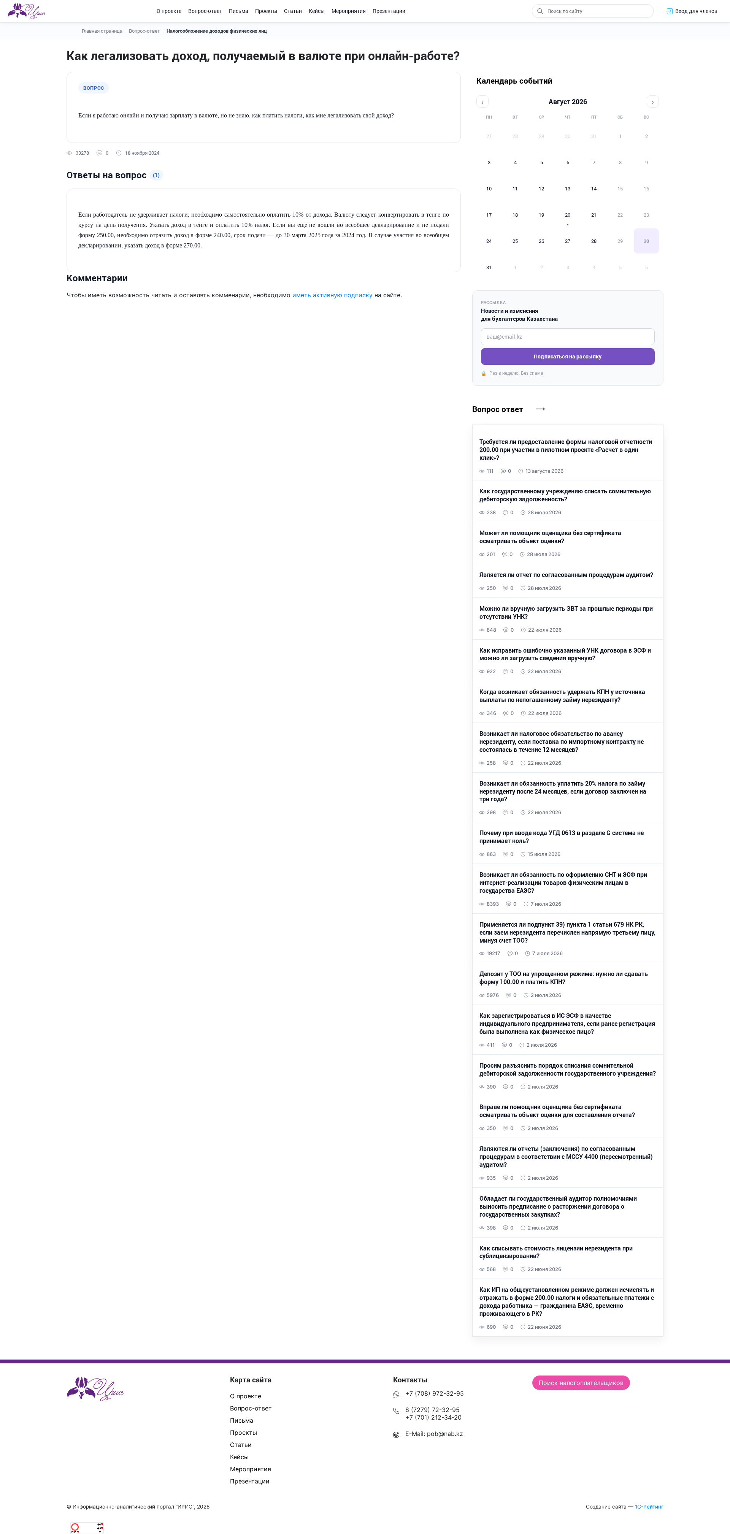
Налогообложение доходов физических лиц (217, 30)
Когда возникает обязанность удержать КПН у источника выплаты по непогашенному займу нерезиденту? (562, 696)
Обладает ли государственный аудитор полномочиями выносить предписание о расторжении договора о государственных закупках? (558, 1206)
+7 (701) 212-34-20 (433, 1417)
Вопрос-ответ (205, 10)
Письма (238, 10)
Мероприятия (349, 10)
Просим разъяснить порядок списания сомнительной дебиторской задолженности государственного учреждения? (567, 1069)
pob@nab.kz (445, 1433)
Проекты (266, 10)
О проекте (169, 10)
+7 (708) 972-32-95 (434, 1393)
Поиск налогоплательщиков (581, 1383)
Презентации (389, 10)
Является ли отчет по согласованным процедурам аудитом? (566, 574)
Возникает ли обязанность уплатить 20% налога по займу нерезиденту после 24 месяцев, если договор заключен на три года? (562, 791)
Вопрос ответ (497, 409)
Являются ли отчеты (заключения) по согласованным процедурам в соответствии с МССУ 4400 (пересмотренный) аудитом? (566, 1156)
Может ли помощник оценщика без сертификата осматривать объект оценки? (550, 537)
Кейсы (317, 10)
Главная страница (105, 30)
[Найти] (539, 11)
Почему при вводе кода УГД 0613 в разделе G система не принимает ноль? (561, 837)
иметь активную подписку (332, 295)
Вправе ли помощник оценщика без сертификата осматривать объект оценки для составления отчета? (557, 1111)
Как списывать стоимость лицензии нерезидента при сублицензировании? (556, 1252)
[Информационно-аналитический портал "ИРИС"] (26, 11)
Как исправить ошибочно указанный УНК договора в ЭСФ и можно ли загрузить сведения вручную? (565, 654)
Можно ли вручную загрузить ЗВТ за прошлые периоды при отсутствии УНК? (566, 612)
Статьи (293, 10)
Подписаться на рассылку (567, 356)
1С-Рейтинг (649, 1507)
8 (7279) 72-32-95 (432, 1410)
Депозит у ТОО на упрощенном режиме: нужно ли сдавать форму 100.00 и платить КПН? (563, 978)
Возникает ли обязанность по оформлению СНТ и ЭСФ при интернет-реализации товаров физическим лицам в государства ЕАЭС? (563, 882)
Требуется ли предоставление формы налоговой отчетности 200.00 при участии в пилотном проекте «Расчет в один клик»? (565, 449)
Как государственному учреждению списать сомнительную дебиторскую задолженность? (565, 495)
